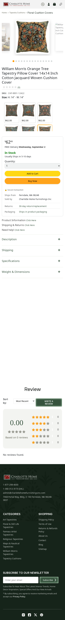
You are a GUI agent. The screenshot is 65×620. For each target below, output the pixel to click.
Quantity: (10, 161)
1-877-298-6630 (10, 484)
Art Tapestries (10, 519)
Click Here (31, 220)
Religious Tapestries (13, 539)
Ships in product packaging (33, 211)
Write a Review (48, 402)
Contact (42, 540)
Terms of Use (45, 524)
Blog (41, 544)
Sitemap (43, 549)
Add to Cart (32, 173)
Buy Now (32, 181)
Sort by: (5, 401)
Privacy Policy (19, 596)
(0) (19, 87)
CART (54, 4)
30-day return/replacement (33, 206)
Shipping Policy (46, 519)
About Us (43, 535)
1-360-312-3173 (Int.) (13, 488)
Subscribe (48, 580)
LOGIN (49, 4)
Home (4, 13)
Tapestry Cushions (17, 13)
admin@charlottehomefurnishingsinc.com (24, 492)
